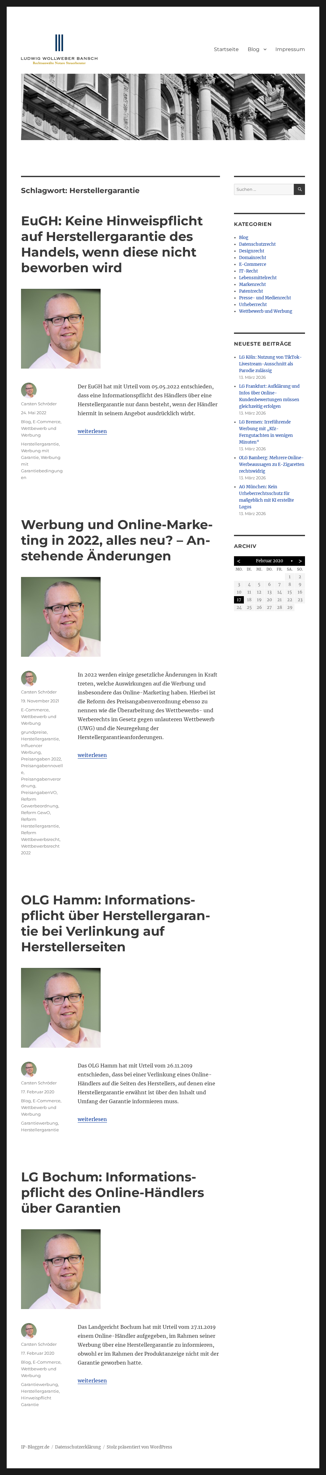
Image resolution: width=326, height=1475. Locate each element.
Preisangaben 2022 (41, 758)
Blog (253, 49)
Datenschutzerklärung (78, 1447)
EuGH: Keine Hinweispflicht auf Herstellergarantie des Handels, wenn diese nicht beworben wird (112, 244)
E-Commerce (46, 421)
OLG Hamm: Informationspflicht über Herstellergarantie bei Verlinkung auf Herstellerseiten (115, 923)
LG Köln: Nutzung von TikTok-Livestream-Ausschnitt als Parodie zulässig (270, 364)
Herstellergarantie (40, 443)
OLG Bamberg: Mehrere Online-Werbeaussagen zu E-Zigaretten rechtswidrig (271, 464)
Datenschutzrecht (257, 244)
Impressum (290, 49)
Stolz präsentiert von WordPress (139, 1447)
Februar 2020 (269, 561)
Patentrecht (251, 291)
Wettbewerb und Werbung (265, 311)
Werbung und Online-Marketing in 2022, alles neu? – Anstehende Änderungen (117, 540)
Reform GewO (35, 812)
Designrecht (251, 251)
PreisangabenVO (39, 792)
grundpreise (34, 732)
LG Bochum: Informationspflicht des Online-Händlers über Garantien (112, 1192)
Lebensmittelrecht (258, 278)
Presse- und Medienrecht (265, 298)
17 (239, 600)
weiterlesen (92, 431)
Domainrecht (252, 257)
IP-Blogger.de (35, 1447)
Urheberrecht (253, 304)
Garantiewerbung (39, 1123)
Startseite (226, 49)
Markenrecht (252, 284)
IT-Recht (248, 271)
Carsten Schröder (39, 403)
